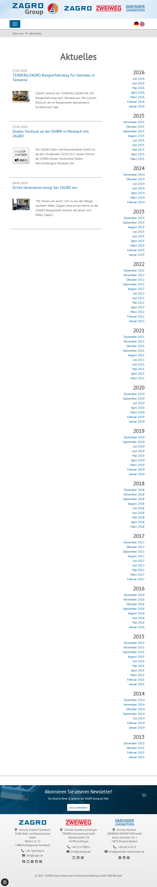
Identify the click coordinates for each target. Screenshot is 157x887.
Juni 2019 (138, 451)
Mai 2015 (138, 666)
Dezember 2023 (134, 218)
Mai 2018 (138, 517)
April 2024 (138, 193)
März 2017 (137, 574)
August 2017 (136, 556)
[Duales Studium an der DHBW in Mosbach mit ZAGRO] (21, 155)
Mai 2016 (138, 622)
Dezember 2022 (134, 270)
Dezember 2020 (134, 394)
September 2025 (134, 131)
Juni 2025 (138, 145)
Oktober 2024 (135, 179)
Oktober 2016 (135, 604)
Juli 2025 (139, 140)
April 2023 (138, 241)
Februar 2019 (136, 469)
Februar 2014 (136, 723)
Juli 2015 (139, 661)
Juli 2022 (139, 293)
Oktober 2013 (135, 748)
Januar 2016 (137, 627)
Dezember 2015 (134, 643)
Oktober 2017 (135, 547)
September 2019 (134, 442)
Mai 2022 (138, 302)
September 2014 (134, 714)
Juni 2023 (138, 236)
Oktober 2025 (135, 126)
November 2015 (134, 647)
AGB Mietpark (114, 875)
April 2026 (138, 92)
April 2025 (138, 154)
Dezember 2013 (134, 743)
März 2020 (137, 412)
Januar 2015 (137, 684)
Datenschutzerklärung (87, 875)
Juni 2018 (138, 513)
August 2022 (136, 289)
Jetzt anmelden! (78, 807)
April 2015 (138, 670)
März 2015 (137, 675)
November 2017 (134, 542)
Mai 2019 (138, 455)
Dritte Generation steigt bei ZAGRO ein (44, 187)
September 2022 (134, 284)
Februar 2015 (136, 679)
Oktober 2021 (135, 346)
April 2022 (138, 307)
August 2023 (136, 227)
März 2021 (137, 378)
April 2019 (138, 460)
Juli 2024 (139, 184)
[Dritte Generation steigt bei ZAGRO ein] (21, 204)
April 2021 (138, 373)
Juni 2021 (138, 364)
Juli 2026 (139, 79)
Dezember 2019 (134, 437)
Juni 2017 (138, 565)
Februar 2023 (136, 250)
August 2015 (136, 656)
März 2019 (137, 465)
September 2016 (134, 609)
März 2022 (137, 312)
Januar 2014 (137, 727)
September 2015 (134, 652)
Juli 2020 (139, 403)
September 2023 (134, 222)
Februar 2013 (136, 752)
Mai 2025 (138, 149)
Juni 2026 (138, 83)
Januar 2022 (137, 321)
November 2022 (134, 275)
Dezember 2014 (134, 700)
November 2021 (134, 341)
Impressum (67, 875)
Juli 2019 (139, 446)
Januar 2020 (137, 421)
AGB (103, 875)
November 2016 (134, 599)
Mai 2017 (138, 570)
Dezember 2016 (134, 595)
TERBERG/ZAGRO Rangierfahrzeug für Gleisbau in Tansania (53, 77)
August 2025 (136, 136)
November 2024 (134, 174)
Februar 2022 (136, 316)
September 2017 (134, 551)
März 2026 (137, 97)
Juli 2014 (139, 718)
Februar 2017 (136, 579)
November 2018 (134, 494)
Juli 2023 (139, 232)
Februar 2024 (136, 202)
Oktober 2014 (135, 709)
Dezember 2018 (134, 490)
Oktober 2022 (135, 279)
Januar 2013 (137, 757)
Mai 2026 (138, 88)
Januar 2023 (137, 255)
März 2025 (137, 159)
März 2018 (137, 526)
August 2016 (136, 613)
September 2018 (134, 499)
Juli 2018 (139, 508)
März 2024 (137, 197)
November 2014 (134, 704)
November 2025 (134, 122)
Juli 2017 (139, 561)
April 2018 (138, 522)
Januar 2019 (137, 474)
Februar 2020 (136, 417)
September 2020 (134, 398)
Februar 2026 (136, 102)
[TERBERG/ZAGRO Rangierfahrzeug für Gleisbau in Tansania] (21, 96)
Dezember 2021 (134, 337)
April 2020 (138, 408)
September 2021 (134, 350)
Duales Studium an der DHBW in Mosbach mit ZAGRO (50, 133)
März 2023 (137, 245)
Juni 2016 (138, 618)
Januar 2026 (137, 106)
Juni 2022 (138, 298)
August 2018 (136, 503)
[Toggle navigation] (15, 24)
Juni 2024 (138, 188)
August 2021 (136, 355)
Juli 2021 (139, 360)
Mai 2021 (138, 369)
